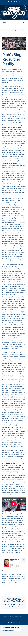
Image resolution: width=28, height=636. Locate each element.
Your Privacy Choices (12, 627)
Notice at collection (8, 630)
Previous (17, 31)
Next (23, 31)
